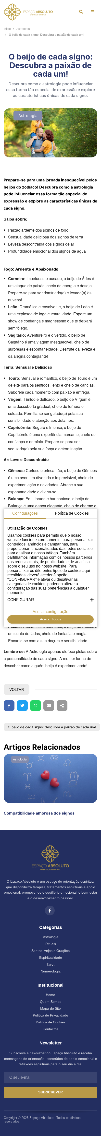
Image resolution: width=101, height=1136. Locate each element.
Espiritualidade (50, 957)
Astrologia (23, 29)
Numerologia (51, 971)
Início (7, 29)
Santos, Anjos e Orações (50, 951)
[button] (50, 600)
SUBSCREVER (50, 1092)
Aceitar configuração (50, 612)
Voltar (16, 689)
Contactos (50, 1029)
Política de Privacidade (50, 1015)
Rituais (50, 944)
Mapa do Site (50, 1008)
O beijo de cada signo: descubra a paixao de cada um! (52, 727)
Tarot (50, 964)
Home (50, 995)
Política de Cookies (50, 1022)
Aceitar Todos (50, 619)
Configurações (25, 513)
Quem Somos (50, 1002)
